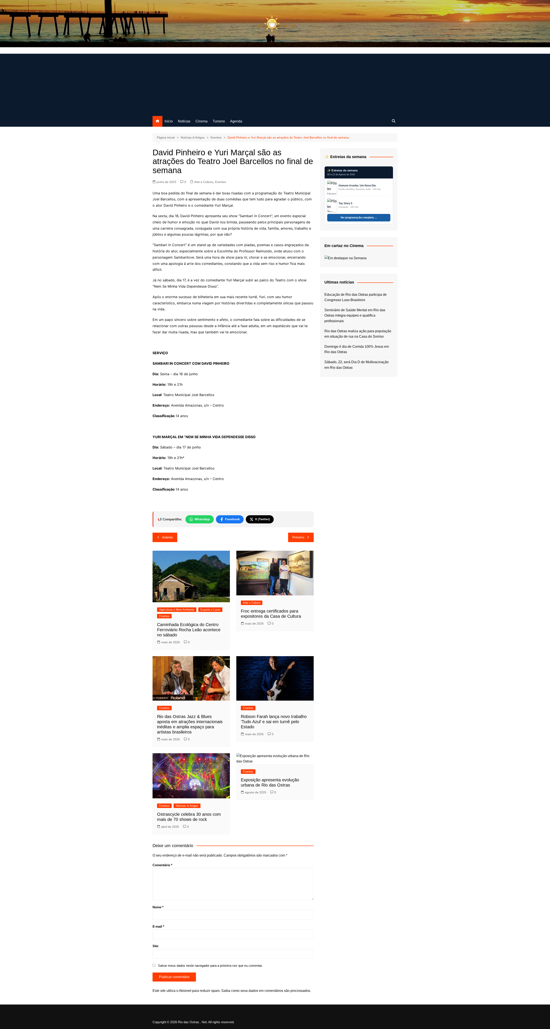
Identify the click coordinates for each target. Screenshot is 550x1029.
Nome (158, 907)
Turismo (219, 121)
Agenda (236, 121)
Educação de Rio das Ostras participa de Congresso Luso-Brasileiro (355, 297)
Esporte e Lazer (210, 609)
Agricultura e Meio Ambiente (176, 609)
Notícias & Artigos (187, 805)
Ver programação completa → (359, 217)
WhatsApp (202, 519)
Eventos (220, 182)
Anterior (167, 537)
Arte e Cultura (203, 182)
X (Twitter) (262, 519)
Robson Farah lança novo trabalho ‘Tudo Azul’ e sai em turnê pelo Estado (274, 721)
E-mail (158, 926)
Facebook (232, 519)
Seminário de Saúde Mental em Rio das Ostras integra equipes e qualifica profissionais (354, 315)
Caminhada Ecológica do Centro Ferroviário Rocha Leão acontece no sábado (188, 629)
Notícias (184, 121)
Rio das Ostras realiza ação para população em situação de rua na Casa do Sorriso (357, 333)
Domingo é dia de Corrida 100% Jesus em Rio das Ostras (356, 349)
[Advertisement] (275, 84)
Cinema (202, 121)
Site (155, 946)
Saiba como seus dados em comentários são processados (265, 990)
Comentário (162, 865)
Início (169, 121)
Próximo (298, 537)
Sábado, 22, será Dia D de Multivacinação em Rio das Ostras (356, 364)
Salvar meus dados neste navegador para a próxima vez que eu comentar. (210, 965)
